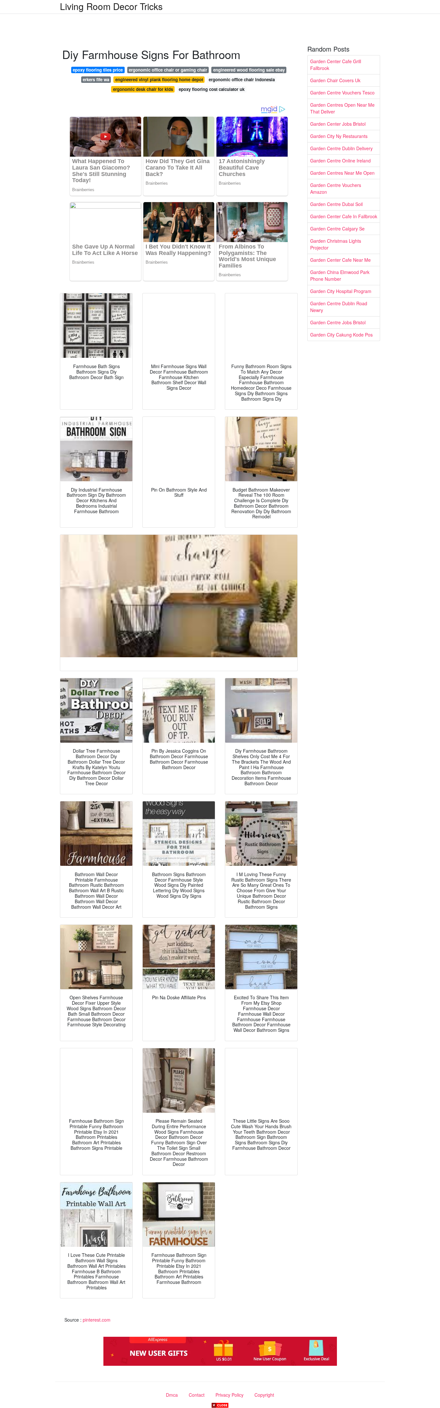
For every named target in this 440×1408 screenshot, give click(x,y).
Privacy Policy (229, 1395)
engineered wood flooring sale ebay (249, 70)
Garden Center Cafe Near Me (340, 260)
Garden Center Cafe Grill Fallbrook (335, 64)
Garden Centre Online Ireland (340, 160)
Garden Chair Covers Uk (335, 80)
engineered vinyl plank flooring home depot (159, 79)
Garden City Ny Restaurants (339, 136)
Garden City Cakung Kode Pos (341, 334)
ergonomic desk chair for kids (143, 89)
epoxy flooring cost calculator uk (211, 89)
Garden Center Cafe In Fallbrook (343, 216)
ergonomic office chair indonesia (242, 79)
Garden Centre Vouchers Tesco (342, 92)
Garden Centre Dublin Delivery (341, 148)
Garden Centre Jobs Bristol (338, 322)
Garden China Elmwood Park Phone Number (339, 275)
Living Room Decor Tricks (111, 6)
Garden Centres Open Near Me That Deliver (342, 108)
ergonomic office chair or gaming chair (168, 70)
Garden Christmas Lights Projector (335, 244)
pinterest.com (96, 1319)
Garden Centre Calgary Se (337, 228)
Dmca (172, 1395)
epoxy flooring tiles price (98, 70)
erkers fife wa (96, 79)
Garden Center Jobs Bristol (338, 124)
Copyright (264, 1395)
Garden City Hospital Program (340, 291)
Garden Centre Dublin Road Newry (338, 306)
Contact (197, 1395)
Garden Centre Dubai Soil (336, 204)
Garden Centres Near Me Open (342, 173)
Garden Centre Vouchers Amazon (335, 188)
